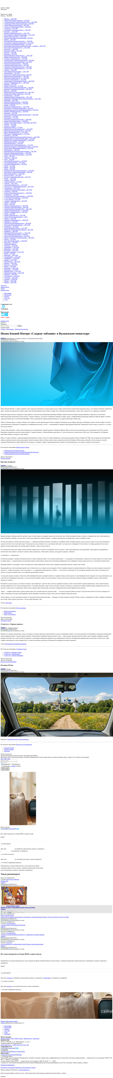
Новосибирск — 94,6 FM (11, 150)
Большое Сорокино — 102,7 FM (14, 252)
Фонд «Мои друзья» (17, 1038)
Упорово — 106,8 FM (10, 279)
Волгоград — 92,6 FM (11, 49)
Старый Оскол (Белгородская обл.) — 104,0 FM (18, 196)
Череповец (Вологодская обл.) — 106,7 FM (17, 233)
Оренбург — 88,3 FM (10, 158)
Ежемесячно (6, 764)
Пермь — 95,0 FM (9, 167)
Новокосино (4, 881)
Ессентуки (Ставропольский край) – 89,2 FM (17, 75)
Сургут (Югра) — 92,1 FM (12, 199)
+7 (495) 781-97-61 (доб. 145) (20, 1045)
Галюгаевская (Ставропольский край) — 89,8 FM (19, 60)
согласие (10, 859)
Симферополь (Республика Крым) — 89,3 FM (18, 190)
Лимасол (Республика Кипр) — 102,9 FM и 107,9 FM (20, 122)
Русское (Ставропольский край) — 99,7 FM (17, 177)
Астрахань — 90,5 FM (11, 28)
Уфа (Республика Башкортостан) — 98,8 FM (17, 223)
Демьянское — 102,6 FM (11, 258)
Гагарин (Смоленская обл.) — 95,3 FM (15, 59)
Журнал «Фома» (6, 1038)
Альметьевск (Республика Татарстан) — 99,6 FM (19, 23)
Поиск (19, 326)
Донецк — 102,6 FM (10, 70)
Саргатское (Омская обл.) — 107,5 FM (15, 185)
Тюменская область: (10, 244)
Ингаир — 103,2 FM (10, 263)
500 (2, 759)
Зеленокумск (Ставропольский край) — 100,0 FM (19, 81)
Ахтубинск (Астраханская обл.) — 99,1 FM (17, 30)
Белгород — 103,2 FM (10, 31)
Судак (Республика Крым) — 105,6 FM (16, 198)
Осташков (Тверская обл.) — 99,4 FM (15, 164)
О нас (6, 299)
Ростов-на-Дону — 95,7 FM (12, 175)
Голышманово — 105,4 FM (12, 257)
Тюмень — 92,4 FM (10, 218)
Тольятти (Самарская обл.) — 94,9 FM (15, 212)
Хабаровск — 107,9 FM (11, 226)
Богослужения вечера (7, 915)
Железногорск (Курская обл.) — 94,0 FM (16, 76)
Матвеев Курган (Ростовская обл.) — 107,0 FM (18, 129)
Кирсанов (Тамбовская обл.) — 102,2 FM (16, 106)
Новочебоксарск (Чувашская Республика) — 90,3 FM (20, 151)
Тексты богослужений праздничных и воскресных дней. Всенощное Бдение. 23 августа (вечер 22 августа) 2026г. (35, 917)
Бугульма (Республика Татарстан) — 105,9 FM (18, 41)
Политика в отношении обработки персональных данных (18, 1067)
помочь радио (5, 287)
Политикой (6, 851)
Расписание (7, 295)
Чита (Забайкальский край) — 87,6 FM (16, 234)
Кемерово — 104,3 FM (11, 100)
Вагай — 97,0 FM (9, 253)
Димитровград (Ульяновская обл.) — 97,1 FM (18, 68)
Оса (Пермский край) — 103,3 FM (14, 162)
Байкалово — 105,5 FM (11, 249)
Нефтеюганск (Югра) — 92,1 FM (14, 142)
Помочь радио (5, 768)
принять (3, 1076)
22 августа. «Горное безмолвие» (13, 655)
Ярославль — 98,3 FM (11, 242)
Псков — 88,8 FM (9, 169)
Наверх (3, 1021)
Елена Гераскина (24, 739)
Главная (3, 329)
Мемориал (7, 1034)
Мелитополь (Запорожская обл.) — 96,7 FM (17, 130)
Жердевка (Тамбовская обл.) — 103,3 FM (16, 78)
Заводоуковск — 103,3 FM (12, 261)
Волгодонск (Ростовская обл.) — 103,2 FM (17, 47)
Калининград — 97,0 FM (11, 95)
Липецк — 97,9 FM (10, 124)
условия (13, 766)
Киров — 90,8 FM (9, 105)
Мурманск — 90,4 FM (10, 135)
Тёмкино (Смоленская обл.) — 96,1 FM (16, 206)
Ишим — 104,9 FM (10, 266)
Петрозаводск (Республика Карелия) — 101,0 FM (19, 170)
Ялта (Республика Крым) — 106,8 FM (15, 241)
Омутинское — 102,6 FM (11, 276)
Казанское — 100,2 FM (11, 268)
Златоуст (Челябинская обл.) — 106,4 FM (16, 83)
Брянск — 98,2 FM (9, 39)
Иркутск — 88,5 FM (10, 90)
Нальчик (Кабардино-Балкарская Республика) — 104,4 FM (21, 137)
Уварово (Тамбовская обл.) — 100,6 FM (16, 220)
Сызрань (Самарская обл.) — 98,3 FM (15, 201)
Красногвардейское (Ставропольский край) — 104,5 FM (21, 114)
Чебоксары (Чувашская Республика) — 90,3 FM (18, 229)
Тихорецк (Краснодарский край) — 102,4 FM (18, 209)
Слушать (3, 879)
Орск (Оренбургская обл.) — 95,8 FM (15, 161)
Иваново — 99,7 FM (10, 84)
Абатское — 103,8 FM (10, 245)
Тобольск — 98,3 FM (10, 274)
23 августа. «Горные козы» (12, 654)
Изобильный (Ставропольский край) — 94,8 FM (18, 87)
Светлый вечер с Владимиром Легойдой (13, 925)
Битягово (7, 751)
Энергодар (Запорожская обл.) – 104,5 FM (16, 236)
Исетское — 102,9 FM (10, 265)
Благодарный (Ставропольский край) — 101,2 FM (19, 35)
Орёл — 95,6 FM (9, 159)
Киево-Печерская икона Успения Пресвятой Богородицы (21, 452)
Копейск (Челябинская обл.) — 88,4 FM (16, 111)
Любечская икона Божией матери (14, 450)
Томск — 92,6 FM (9, 213)
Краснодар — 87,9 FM (11, 116)
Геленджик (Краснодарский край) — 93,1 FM (18, 62)
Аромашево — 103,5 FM (11, 247)
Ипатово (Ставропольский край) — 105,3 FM (18, 89)
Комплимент (8, 613)
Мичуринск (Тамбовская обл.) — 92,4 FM (16, 134)
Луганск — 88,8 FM (10, 126)
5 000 (8, 759)
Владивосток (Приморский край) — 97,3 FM (17, 44)
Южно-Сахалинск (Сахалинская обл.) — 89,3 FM (19, 237)
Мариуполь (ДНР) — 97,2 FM (13, 127)
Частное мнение (5, 458)
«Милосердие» (27, 1038)
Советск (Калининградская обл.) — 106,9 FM (18, 193)
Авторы (6, 296)
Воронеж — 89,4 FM (10, 54)
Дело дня (3, 285)
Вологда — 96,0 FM (10, 52)
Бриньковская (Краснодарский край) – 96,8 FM (18, 38)
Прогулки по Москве (12, 879)
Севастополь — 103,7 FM (12, 188)
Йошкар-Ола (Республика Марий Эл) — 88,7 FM (19, 92)
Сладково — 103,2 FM (11, 277)
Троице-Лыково (9, 749)
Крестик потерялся (10, 611)
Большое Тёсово (9, 748)
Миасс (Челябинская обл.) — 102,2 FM (16, 132)
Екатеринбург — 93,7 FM (12, 73)
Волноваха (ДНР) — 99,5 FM (13, 51)
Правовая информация (7, 1065)
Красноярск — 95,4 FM (11, 118)
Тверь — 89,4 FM (9, 204)
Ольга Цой (8, 603)
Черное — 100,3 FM (10, 281)
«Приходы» (36, 1038)
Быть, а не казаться (10, 614)
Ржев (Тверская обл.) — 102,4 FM (14, 174)
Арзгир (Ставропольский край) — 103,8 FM (17, 27)
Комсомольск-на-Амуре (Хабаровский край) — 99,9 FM (21, 110)
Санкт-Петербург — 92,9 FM (13, 182)
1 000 (4, 759)
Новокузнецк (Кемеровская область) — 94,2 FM (18, 148)
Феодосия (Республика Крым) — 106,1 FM (17, 225)
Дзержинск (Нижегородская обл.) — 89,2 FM (17, 67)
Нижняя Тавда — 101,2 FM (12, 271)
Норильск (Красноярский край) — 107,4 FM (17, 153)
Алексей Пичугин (12, 739)
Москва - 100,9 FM (6, 16)
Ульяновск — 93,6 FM (10, 221)
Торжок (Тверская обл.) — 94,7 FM (14, 215)
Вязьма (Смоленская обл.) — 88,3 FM (15, 57)
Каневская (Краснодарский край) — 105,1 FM (18, 97)
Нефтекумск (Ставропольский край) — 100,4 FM (19, 140)
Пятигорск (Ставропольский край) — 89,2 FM (18, 172)
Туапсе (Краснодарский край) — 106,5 (15, 217)
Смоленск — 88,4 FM (10, 191)
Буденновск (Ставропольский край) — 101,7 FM (18, 43)
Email (3, 837)
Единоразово (16, 764)
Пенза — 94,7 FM (9, 166)
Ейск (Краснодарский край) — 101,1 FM (16, 71)
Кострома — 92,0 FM (10, 113)
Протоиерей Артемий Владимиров (15, 644)
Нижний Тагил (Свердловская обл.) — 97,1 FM (18, 145)
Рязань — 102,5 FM (10, 178)
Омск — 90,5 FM (9, 156)
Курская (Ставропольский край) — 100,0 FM (17, 119)
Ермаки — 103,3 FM (10, 260)
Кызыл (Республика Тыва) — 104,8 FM (16, 121)
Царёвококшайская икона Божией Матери (17, 454)
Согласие (10, 849)
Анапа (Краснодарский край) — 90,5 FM (16, 25)
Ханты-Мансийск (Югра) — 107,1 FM (15, 228)
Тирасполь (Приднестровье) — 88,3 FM (16, 207)
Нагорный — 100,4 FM (11, 269)
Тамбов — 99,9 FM (10, 202)
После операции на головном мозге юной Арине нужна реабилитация (22, 944)
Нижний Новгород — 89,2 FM (13, 143)
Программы (7, 293)
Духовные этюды (6, 620)
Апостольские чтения (12, 906)
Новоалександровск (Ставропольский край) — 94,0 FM (21, 146)
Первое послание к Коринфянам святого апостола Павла (18, 907)
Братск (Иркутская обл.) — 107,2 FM (15, 36)
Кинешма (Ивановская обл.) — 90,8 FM (16, 103)
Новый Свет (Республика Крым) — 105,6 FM (18, 154)
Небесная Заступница (21, 329)
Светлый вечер (10, 923)
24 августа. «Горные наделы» (13, 652)
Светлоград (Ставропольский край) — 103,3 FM (18, 186)
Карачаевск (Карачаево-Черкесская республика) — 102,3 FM (22, 98)
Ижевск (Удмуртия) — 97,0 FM (13, 86)
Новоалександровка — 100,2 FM (14, 273)
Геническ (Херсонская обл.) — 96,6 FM (16, 63)
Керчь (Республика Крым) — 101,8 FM (16, 102)
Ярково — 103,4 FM (10, 282)
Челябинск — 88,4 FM (11, 231)
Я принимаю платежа (11, 766)
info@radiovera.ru (6, 1045)
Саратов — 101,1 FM (10, 183)
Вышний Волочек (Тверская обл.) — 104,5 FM (18, 55)
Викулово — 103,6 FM (11, 255)
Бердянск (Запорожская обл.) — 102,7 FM (16, 33)
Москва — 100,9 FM (10, 19)
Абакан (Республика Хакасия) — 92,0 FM (16, 20)
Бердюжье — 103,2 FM (11, 250)
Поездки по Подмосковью (8, 661)
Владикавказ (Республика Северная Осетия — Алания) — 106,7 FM (24, 46)
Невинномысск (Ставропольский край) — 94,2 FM (19, 138)
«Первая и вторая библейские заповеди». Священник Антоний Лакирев (22, 934)
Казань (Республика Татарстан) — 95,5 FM (17, 94)
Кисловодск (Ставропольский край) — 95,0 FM (18, 108)
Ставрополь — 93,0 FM (11, 194)
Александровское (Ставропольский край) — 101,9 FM (20, 22)
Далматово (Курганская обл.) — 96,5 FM (16, 65)
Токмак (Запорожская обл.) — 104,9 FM (16, 210)
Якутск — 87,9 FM (10, 239)
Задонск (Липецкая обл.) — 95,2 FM (15, 79)
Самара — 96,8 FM (10, 180)
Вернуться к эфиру (6, 14)
